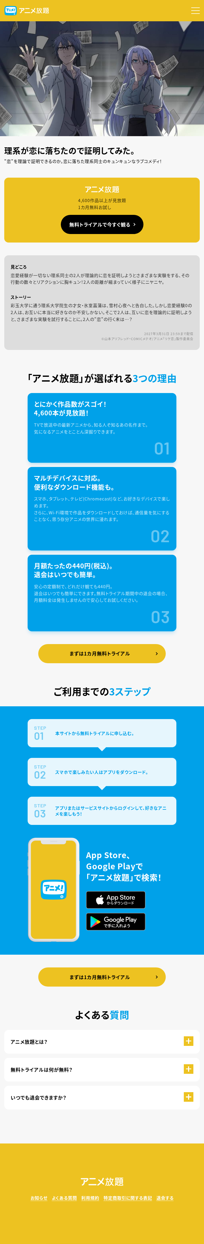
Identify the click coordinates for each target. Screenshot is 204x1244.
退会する (165, 1198)
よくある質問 (64, 1198)
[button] (195, 10)
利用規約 (90, 1198)
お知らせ (39, 1198)
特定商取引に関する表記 (128, 1198)
